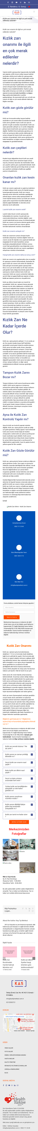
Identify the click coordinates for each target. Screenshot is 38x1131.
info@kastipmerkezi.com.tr (19, 585)
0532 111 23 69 (19, 526)
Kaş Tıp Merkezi (22, 921)
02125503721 (10, 1002)
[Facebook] (3, 1085)
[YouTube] (9, 1085)
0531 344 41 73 (19, 556)
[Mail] (17, 1085)
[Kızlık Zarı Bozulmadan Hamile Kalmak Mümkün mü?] (10, 947)
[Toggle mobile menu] (34, 12)
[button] (19, 747)
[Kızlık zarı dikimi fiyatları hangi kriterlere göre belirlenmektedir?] (28, 947)
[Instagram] (6, 1085)
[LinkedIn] (14, 1085)
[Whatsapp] (12, 1085)
